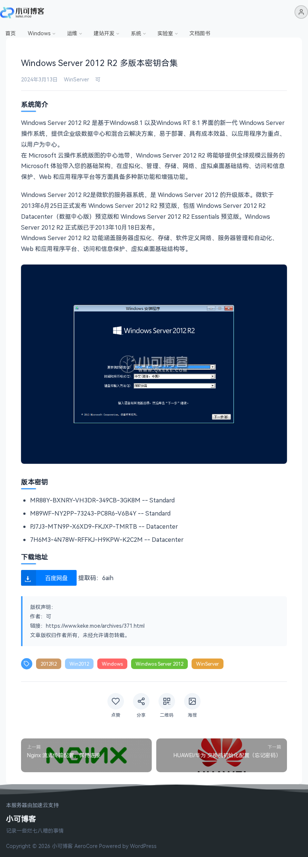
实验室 (165, 33)
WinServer (76, 79)
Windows (39, 33)
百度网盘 (56, 578)
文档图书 (199, 33)
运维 (72, 33)
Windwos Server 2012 (159, 663)
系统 (136, 33)
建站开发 (104, 33)
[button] (301, 12)
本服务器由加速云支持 (32, 805)
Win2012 (79, 663)
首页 (10, 33)
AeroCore (86, 845)
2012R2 (49, 663)
